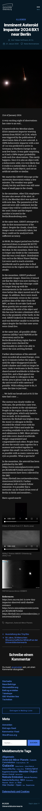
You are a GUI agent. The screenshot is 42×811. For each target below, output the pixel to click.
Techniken (7, 699)
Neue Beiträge (9, 684)
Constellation (8, 762)
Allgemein (21, 19)
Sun (24, 785)
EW (28, 762)
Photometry (29, 780)
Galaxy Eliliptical (29, 766)
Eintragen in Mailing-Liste (21, 710)
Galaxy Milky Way (8, 769)
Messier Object (28, 771)
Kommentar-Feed (10, 731)
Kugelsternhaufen (10, 772)
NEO (22, 780)
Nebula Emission (12, 777)
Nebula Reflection (10, 780)
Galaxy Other (20, 769)
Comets (33, 760)
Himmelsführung (10, 687)
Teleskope (7, 693)
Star (19, 782)
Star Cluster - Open (11, 785)
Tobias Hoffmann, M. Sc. (24, 40)
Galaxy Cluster (19, 766)
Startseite (7, 681)
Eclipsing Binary (21, 762)
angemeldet (16, 667)
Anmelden (7, 725)
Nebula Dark (19, 774)
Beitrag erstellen (10, 690)
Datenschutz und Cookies (15, 791)
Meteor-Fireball (8, 774)
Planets (5, 783)
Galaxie (8, 766)
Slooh (11, 783)
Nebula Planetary (30, 777)
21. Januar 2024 (12, 44)
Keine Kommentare (31, 44)
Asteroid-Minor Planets (23, 623)
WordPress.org (9, 735)
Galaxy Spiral (31, 769)
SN (15, 783)
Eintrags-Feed (9, 728)
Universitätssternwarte (12, 806)
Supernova (30, 785)
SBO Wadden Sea (10, 696)
